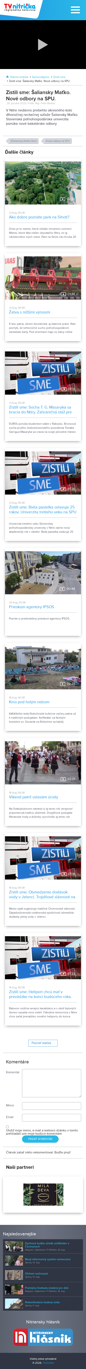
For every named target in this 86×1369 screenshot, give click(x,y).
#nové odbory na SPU (58, 141)
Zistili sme (59, 77)
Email (10, 1117)
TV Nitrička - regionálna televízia (22, 9)
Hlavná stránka (19, 77)
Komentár (12, 1072)
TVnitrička (48, 1363)
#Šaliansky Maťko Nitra (23, 141)
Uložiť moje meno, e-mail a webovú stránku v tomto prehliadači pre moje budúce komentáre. (42, 1132)
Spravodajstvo (40, 77)
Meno (10, 1105)
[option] (43, 1194)
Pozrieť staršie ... (43, 1043)
